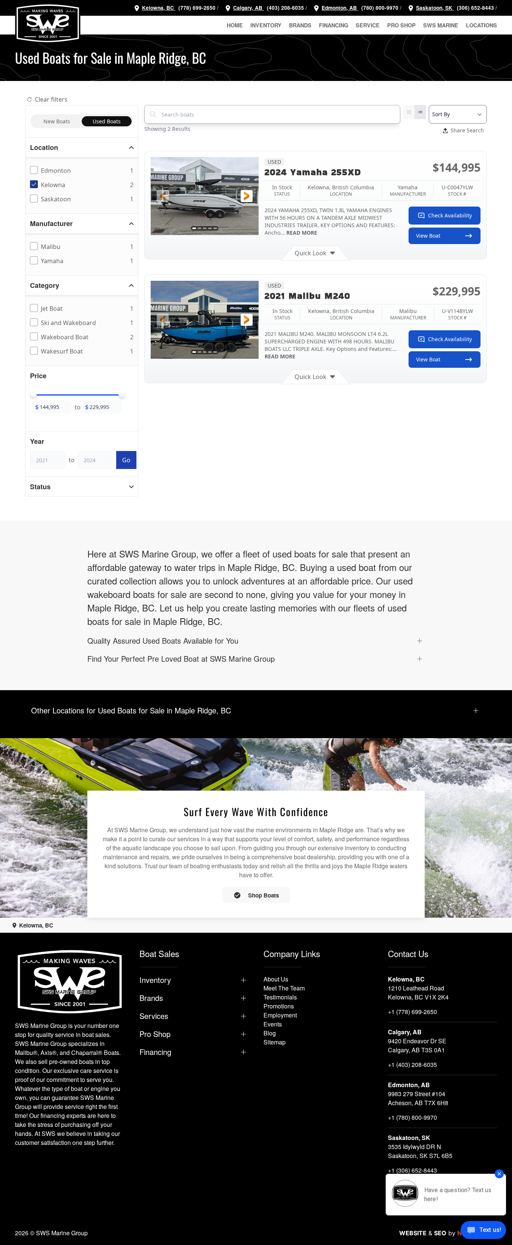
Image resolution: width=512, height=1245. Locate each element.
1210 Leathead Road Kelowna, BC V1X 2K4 (418, 992)
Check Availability (450, 215)
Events (272, 1024)
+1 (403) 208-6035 (412, 1064)
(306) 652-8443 (474, 7)
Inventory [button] (265, 25)
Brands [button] (300, 25)
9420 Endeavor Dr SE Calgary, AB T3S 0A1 (417, 1045)
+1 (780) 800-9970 (412, 1117)
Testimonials (280, 997)
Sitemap (274, 1042)
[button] (163, 196)
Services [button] (153, 1016)
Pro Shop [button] (401, 25)
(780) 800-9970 (379, 7)
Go (126, 460)
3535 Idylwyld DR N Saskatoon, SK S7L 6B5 (420, 1151)
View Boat (428, 235)
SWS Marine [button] (440, 25)
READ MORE (301, 232)
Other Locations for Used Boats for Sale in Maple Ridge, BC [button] (131, 710)
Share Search (467, 130)
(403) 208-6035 (284, 7)
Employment (280, 1015)
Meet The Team (284, 988)
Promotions (278, 1006)
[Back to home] (48, 23)
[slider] (34, 394)
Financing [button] (333, 25)
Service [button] (368, 25)
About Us (275, 979)
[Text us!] (483, 1231)
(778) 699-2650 (197, 7)
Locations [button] (481, 25)
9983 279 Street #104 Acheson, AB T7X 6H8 (418, 1098)
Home (235, 25)
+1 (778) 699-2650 (412, 1011)
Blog (269, 1033)
